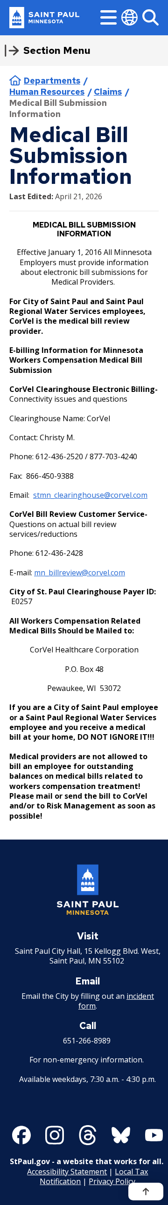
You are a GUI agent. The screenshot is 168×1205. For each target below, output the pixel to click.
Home (15, 80)
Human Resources (46, 91)
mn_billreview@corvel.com (79, 572)
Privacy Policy (112, 1181)
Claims (108, 91)
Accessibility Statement (67, 1171)
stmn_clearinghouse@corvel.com (90, 495)
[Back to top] (145, 1191)
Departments (52, 80)
